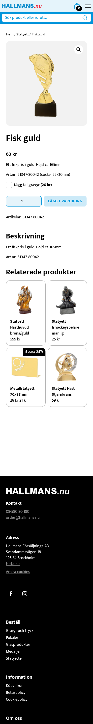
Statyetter (14, 658)
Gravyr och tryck (19, 630)
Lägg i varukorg (65, 201)
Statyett (22, 34)
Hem (9, 34)
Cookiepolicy (16, 699)
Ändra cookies (18, 572)
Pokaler (12, 637)
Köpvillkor (14, 685)
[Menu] (88, 6)
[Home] (22, 6)
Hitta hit (13, 564)
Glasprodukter (18, 644)
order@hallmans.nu (23, 517)
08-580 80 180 (17, 511)
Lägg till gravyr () (33, 185)
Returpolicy (15, 692)
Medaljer (13, 651)
